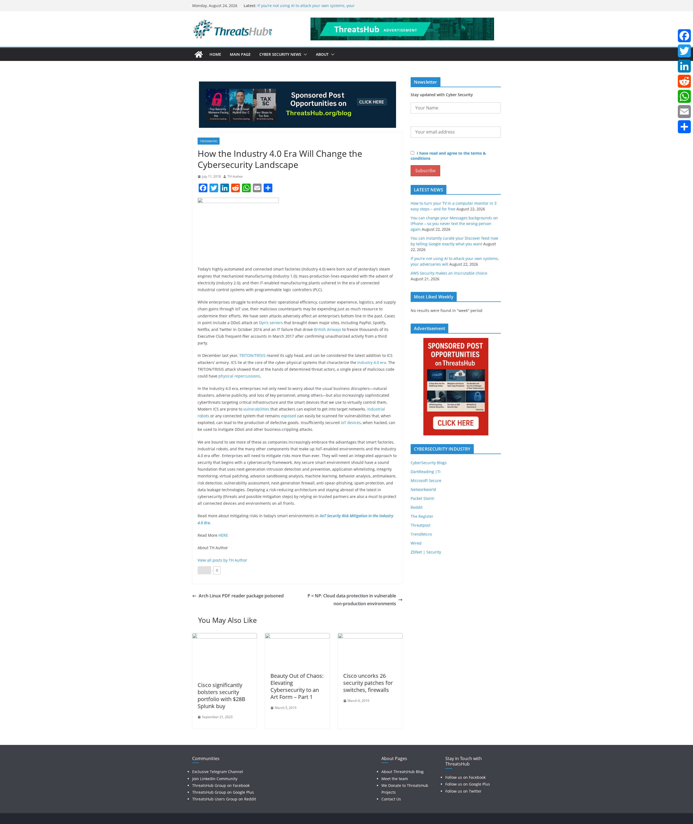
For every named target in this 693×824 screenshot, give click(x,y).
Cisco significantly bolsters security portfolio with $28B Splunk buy (221, 695)
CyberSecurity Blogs (429, 462)
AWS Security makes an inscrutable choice (449, 273)
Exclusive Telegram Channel (217, 771)
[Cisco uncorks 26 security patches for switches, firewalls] (370, 637)
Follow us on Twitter (463, 791)
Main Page (240, 54)
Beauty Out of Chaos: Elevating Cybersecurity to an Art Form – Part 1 (296, 686)
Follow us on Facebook (465, 777)
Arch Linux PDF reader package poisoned (241, 596)
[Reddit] (684, 81)
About (322, 54)
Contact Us (391, 799)
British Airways (327, 329)
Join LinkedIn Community (214, 778)
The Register (422, 516)
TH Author (235, 176)
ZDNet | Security (426, 552)
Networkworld (423, 489)
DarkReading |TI (425, 471)
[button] (304, 54)
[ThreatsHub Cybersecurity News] (198, 54)
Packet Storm (422, 498)
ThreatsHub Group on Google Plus (223, 792)
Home (215, 54)
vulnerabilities (256, 409)
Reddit (417, 507)
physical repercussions (239, 376)
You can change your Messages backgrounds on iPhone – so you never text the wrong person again (454, 223)
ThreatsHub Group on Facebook (221, 785)
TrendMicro (208, 141)
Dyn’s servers (271, 322)
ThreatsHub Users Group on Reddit (224, 799)
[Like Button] (204, 570)
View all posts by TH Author (222, 560)
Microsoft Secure (426, 480)
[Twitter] (684, 50)
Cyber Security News (280, 54)
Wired (416, 543)
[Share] (684, 126)
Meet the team (394, 778)
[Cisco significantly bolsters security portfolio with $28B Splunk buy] (224, 637)
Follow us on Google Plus (467, 784)
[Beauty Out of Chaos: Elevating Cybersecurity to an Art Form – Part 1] (297, 637)
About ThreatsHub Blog (402, 771)
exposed (288, 415)
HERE (223, 535)
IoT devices (351, 422)
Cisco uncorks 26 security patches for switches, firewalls (368, 682)
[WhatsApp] (684, 96)
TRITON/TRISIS (252, 355)
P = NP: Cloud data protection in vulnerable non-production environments (352, 600)
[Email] (684, 111)
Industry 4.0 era (371, 362)
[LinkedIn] (684, 66)
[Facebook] (684, 35)
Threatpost (420, 525)
